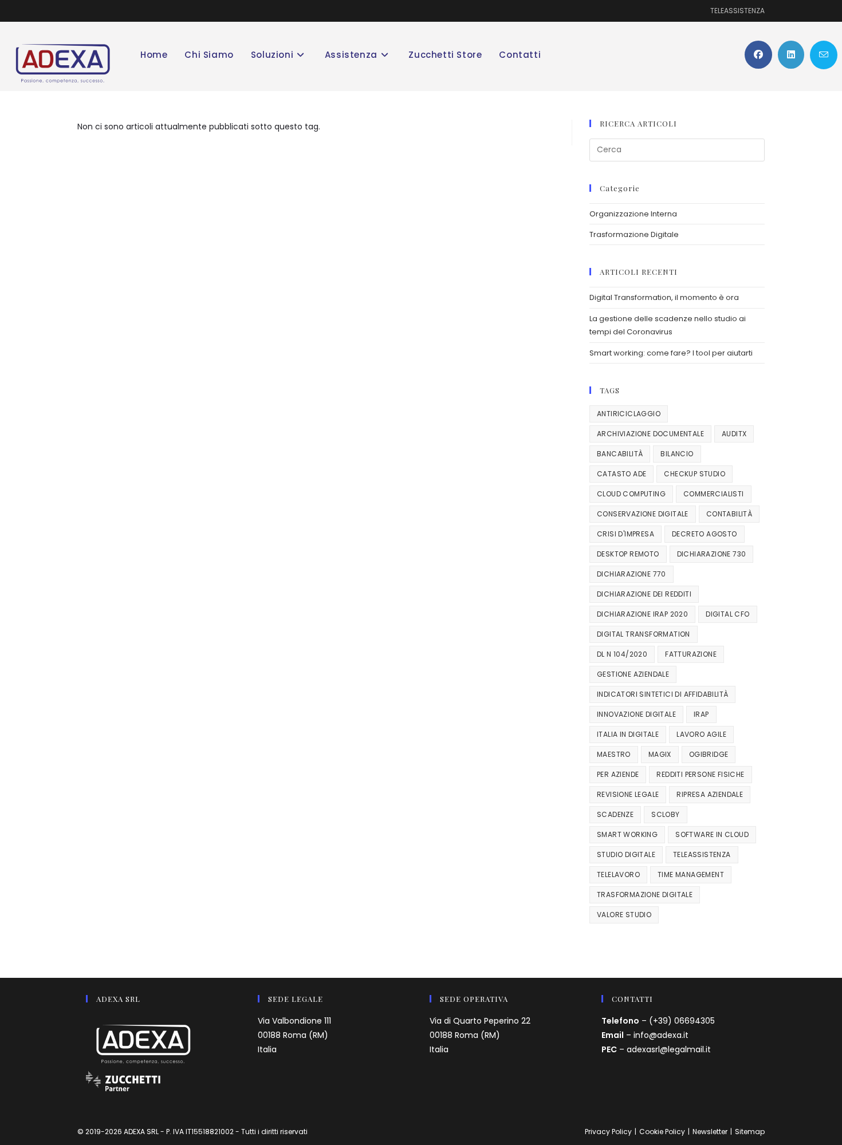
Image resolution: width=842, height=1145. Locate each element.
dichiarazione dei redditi (644, 594)
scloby (665, 814)
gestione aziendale (633, 674)
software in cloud (712, 834)
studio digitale (626, 854)
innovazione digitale (636, 714)
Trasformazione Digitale (634, 234)
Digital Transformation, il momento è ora (664, 297)
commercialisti (713, 494)
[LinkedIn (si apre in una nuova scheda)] (791, 55)
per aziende (618, 774)
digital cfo (727, 614)
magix (659, 754)
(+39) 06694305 (682, 1020)
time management (691, 874)
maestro (614, 754)
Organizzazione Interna (633, 213)
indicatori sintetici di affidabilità (662, 694)
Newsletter (710, 1131)
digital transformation (643, 634)
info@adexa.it (661, 1035)
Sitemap (750, 1131)
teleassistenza (702, 854)
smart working (627, 834)
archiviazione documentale (650, 434)
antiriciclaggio (628, 413)
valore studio (624, 914)
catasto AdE (621, 474)
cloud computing (631, 494)
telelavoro (618, 874)
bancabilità (620, 454)
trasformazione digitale (645, 894)
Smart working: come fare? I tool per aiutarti (671, 353)
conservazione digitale (642, 514)
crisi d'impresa (625, 534)
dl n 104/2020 (622, 654)
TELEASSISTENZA (737, 10)
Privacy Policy (608, 1131)
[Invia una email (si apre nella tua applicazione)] (823, 55)
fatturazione (691, 654)
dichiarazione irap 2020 (642, 614)
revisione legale (628, 794)
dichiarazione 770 (631, 574)
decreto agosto (704, 534)
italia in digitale (628, 734)
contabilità (729, 514)
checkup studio (694, 474)
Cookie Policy (662, 1131)
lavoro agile (701, 734)
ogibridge (709, 754)
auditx (734, 434)
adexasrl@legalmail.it (669, 1049)
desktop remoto (628, 554)
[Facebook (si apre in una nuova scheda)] (758, 55)
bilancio (676, 454)
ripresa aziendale (709, 794)
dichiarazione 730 (711, 554)
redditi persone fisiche (700, 774)
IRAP (701, 714)
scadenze (615, 814)
